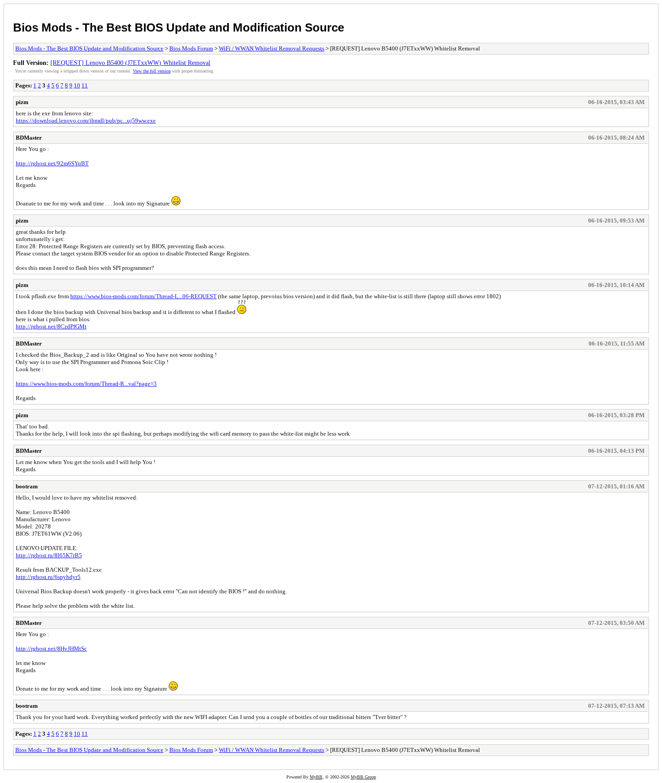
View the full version (152, 70)
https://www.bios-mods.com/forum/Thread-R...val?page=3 (86, 383)
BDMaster (29, 137)
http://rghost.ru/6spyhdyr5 (48, 577)
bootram (27, 486)
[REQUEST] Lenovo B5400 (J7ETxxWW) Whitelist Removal (130, 62)
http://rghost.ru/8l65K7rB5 (49, 555)
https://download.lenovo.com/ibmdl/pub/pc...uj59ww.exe (86, 120)
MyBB (316, 776)
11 (85, 85)
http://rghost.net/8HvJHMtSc (51, 648)
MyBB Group (363, 776)
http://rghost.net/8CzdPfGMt (51, 326)
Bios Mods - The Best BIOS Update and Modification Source (178, 27)
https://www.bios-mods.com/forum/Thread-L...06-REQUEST (143, 296)
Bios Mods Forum (191, 48)
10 (77, 85)
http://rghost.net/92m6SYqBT (52, 163)
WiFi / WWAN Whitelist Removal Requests (271, 48)
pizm (22, 102)
